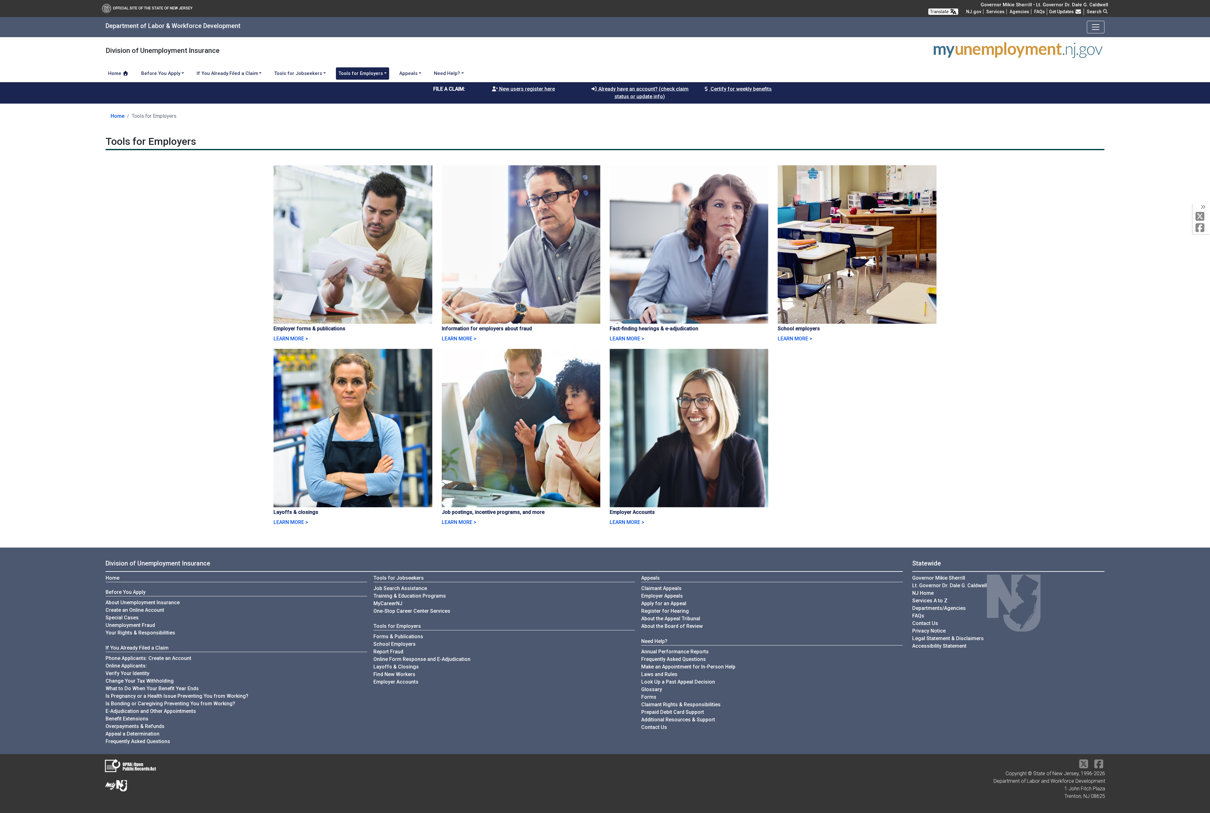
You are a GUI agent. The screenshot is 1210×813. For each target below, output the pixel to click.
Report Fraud (388, 652)
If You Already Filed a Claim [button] (227, 73)
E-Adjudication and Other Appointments (151, 711)
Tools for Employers (397, 626)
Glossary (651, 689)
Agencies (1019, 11)
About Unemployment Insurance (143, 602)
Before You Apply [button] (160, 73)
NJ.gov (973, 11)
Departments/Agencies (939, 608)
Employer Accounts (395, 682)
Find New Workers (394, 674)
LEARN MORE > (291, 339)
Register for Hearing (665, 611)
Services (995, 11)
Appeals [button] (408, 73)
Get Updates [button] (1062, 11)
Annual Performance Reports (675, 652)
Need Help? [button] (447, 73)
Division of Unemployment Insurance (158, 563)
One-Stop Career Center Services (411, 611)
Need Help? (654, 641)
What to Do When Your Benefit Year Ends (152, 688)
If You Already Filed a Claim (137, 648)
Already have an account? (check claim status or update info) (643, 92)
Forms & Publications (398, 637)
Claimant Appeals (661, 588)
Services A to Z (930, 601)
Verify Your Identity (127, 673)
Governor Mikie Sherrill (938, 578)
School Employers (394, 644)
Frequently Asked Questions (138, 741)
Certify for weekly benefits (740, 89)
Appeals (650, 578)
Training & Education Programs (409, 596)
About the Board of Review (672, 626)
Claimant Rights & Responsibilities (681, 705)
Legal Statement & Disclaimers (948, 638)
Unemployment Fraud (130, 625)
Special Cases (122, 618)
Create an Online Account (135, 610)
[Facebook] (1201, 228)
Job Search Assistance (400, 588)
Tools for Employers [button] (360, 73)
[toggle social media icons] (1202, 207)
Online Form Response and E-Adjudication (421, 659)
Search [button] (1095, 11)
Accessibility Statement (939, 646)
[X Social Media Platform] (1201, 216)
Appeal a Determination (132, 734)
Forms (648, 697)
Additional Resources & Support (678, 720)
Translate (940, 11)
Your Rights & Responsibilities (140, 633)
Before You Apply (126, 592)
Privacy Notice (929, 631)
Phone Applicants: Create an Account (148, 658)
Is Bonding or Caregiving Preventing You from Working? (170, 704)
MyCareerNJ (387, 603)
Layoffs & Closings (396, 667)
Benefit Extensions (127, 719)
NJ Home (923, 593)
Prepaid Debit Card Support (672, 712)
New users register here (526, 89)
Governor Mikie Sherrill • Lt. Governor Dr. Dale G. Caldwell (1044, 5)
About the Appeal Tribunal (670, 619)
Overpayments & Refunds (135, 726)
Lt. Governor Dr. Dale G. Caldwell (949, 585)
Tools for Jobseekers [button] (298, 73)
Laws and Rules (659, 674)
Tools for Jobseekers (398, 578)
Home (115, 73)
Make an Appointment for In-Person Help (688, 667)
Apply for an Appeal (663, 603)
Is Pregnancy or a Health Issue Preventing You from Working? (177, 696)
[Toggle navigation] (1095, 27)
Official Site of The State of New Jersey (153, 8)
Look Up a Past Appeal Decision (678, 682)
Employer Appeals (662, 596)
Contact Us (654, 727)
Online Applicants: (126, 666)
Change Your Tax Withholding (140, 681)
